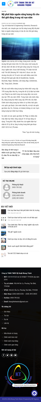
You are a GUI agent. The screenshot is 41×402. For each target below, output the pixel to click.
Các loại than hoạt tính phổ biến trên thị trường (23, 210)
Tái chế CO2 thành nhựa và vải (18, 253)
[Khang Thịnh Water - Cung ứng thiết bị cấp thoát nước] (21, 3)
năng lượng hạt (6, 142)
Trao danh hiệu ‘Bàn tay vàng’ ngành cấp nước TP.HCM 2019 (23, 226)
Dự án (6, 319)
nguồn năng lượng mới (16, 142)
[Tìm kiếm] (38, 4)
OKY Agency (35, 399)
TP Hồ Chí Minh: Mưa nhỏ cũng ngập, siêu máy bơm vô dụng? (30, 154)
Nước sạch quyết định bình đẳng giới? (20, 246)
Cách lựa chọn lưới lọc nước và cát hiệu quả (22, 217)
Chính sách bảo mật (10, 337)
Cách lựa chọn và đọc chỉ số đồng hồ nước (22, 239)
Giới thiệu (7, 312)
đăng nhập (14, 171)
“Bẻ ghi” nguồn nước (14, 232)
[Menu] (3, 4)
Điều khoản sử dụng (10, 333)
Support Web (21, 23)
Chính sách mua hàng (11, 341)
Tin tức (4, 11)
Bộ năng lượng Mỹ (31, 140)
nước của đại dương (28, 142)
